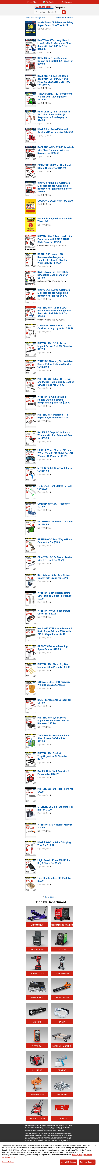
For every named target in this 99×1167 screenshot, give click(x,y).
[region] (49, 1154)
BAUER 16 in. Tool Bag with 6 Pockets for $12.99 (53, 773)
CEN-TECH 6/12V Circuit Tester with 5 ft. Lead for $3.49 (54, 559)
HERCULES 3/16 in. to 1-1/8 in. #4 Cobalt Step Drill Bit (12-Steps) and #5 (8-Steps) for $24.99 (54, 116)
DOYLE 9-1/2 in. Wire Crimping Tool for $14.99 (54, 844)
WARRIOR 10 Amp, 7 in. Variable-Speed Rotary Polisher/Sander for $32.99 (55, 364)
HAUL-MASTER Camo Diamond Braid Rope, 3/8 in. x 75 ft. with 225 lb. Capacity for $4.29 (54, 631)
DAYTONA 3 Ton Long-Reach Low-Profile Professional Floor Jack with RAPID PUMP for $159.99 (54, 44)
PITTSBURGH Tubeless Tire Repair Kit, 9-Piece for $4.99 (52, 416)
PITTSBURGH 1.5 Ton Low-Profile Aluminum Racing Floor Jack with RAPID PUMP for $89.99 (54, 312)
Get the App (67, 2)
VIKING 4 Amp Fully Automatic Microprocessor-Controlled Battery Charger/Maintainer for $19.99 (54, 187)
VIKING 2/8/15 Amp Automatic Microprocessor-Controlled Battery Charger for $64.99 (53, 292)
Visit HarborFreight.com (36, 18)
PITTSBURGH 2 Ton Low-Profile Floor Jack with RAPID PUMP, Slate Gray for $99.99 (54, 239)
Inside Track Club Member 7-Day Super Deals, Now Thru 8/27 (55, 24)
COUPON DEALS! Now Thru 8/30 (55, 200)
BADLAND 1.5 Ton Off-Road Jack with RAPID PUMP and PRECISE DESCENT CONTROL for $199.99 (53, 80)
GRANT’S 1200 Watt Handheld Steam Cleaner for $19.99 (54, 166)
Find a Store (32, 2)
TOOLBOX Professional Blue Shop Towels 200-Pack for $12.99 (53, 738)
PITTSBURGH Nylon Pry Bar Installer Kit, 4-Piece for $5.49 (53, 666)
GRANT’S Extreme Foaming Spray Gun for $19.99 (52, 648)
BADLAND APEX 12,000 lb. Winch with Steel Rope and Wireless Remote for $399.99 (55, 150)
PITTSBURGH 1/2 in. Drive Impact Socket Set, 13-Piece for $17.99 (55, 346)
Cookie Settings (8, 1162)
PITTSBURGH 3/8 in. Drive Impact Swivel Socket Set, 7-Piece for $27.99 (53, 720)
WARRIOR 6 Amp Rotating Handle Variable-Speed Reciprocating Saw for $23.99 (53, 399)
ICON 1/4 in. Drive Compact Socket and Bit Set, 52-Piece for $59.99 (55, 61)
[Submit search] (64, 12)
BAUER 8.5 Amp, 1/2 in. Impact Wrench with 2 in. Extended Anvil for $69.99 (55, 435)
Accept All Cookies (68, 1162)
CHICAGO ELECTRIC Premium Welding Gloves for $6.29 (53, 683)
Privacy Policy (77, 1155)
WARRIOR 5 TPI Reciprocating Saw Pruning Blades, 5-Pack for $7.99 (55, 595)
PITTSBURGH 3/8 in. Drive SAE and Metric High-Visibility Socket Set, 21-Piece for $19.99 (55, 382)
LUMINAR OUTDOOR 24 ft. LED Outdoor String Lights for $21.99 (55, 327)
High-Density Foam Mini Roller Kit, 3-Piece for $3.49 (54, 862)
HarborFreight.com (56, 1140)
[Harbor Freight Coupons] (49, 7)
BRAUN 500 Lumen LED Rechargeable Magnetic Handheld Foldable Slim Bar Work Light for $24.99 (52, 258)
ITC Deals (50, 2)
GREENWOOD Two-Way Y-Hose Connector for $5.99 (54, 541)
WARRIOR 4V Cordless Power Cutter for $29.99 (53, 612)
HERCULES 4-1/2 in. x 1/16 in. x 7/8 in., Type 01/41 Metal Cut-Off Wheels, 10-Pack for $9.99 (55, 453)
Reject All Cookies (87, 1162)
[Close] (95, 1145)
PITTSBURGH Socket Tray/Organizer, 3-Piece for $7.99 (52, 756)
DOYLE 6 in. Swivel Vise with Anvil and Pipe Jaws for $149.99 (55, 131)
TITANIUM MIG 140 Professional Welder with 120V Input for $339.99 (55, 96)
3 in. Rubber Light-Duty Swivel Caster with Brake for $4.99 (53, 576)
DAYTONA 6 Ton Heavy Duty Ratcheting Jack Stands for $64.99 (52, 275)
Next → (53, 897)
